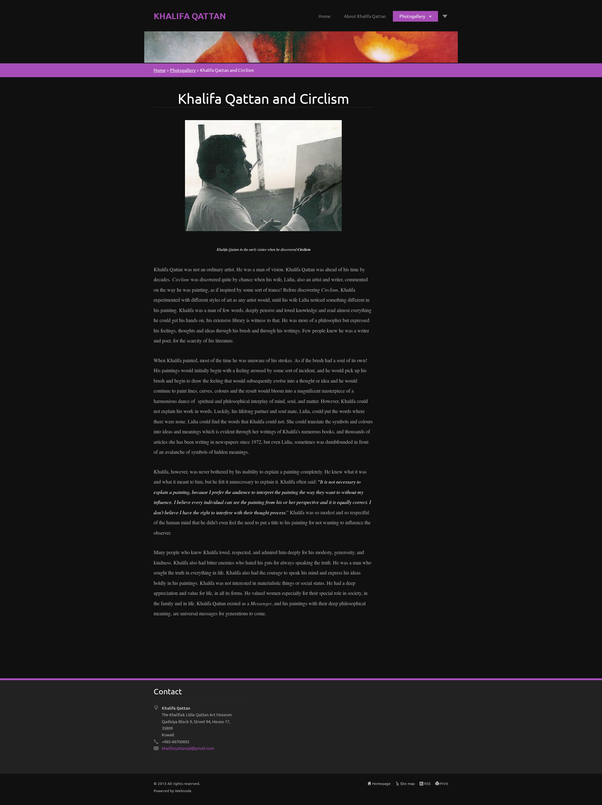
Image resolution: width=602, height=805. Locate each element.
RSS (427, 783)
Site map (407, 783)
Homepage (381, 783)
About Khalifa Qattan (365, 16)
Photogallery (412, 16)
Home (324, 16)
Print (444, 783)
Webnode (183, 790)
